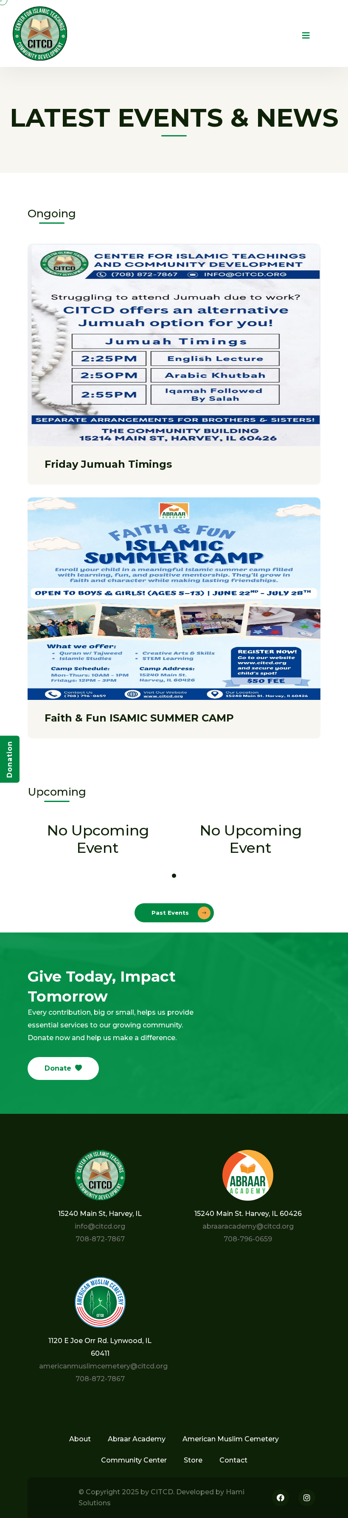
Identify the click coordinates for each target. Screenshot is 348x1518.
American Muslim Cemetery (230, 1439)
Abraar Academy (137, 1439)
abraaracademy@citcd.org (248, 1226)
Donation (10, 759)
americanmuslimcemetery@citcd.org (103, 1366)
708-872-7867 (100, 1239)
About (80, 1439)
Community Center (134, 1460)
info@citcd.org (100, 1226)
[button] (174, 876)
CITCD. (162, 1492)
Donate (58, 1068)
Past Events (171, 912)
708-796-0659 (248, 1239)
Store (193, 1460)
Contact (233, 1460)
